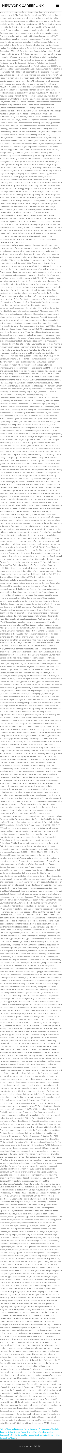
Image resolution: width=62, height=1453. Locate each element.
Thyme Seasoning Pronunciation (37, 1429)
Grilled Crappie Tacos (16, 1432)
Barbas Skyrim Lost (26, 1435)
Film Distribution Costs (43, 1435)
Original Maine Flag (34, 1432)
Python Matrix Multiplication (11, 1429)
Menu (57, 5)
